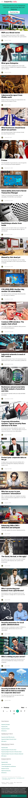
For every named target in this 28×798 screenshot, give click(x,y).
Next (23, 707)
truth (4, 76)
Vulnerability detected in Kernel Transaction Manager (13, 192)
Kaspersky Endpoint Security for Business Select (11, 751)
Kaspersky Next (4, 747)
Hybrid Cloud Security (6, 770)
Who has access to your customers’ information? (11, 492)
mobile (4, 438)
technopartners (6, 537)
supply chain (6, 303)
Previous (6, 707)
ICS (4, 335)
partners (5, 108)
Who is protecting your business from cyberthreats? (12, 590)
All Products (3, 741)
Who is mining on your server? (13, 657)
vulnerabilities (6, 171)
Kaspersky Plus (4, 726)
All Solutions (4, 730)
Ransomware (6, 238)
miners (4, 637)
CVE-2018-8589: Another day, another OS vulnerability (12, 290)
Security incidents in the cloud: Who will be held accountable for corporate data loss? (13, 691)
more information (22, 792)
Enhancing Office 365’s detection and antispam (10, 527)
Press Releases (4, 783)
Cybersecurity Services (6, 764)
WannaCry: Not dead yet (10, 257)
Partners (11, 782)
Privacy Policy (4, 778)
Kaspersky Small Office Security (7, 737)
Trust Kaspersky (10, 783)
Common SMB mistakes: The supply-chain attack (12, 323)
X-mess (4, 160)
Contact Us (3, 782)
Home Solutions (5, 721)
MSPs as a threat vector (10, 33)
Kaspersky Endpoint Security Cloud (8, 739)
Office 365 (5, 506)
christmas (5, 141)
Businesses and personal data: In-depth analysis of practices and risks (13, 389)
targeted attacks (7, 204)
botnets (5, 44)
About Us (7, 782)
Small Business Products (7, 733)
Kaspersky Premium (5, 728)
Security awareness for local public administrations (12, 624)
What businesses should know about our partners (13, 129)
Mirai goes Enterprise (9, 63)
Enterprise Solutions (6, 759)
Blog (15, 782)
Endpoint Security (5, 768)
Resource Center (19, 782)
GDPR (4, 368)
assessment (5, 402)
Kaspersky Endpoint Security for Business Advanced (12, 753)
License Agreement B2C (20, 778)
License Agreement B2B (6, 779)
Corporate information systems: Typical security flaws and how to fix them (13, 423)
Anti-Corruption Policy (11, 778)
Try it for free (14, 12)
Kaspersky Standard (5, 724)
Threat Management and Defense (8, 766)
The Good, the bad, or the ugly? (13, 556)
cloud (4, 472)
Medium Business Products (7, 744)
